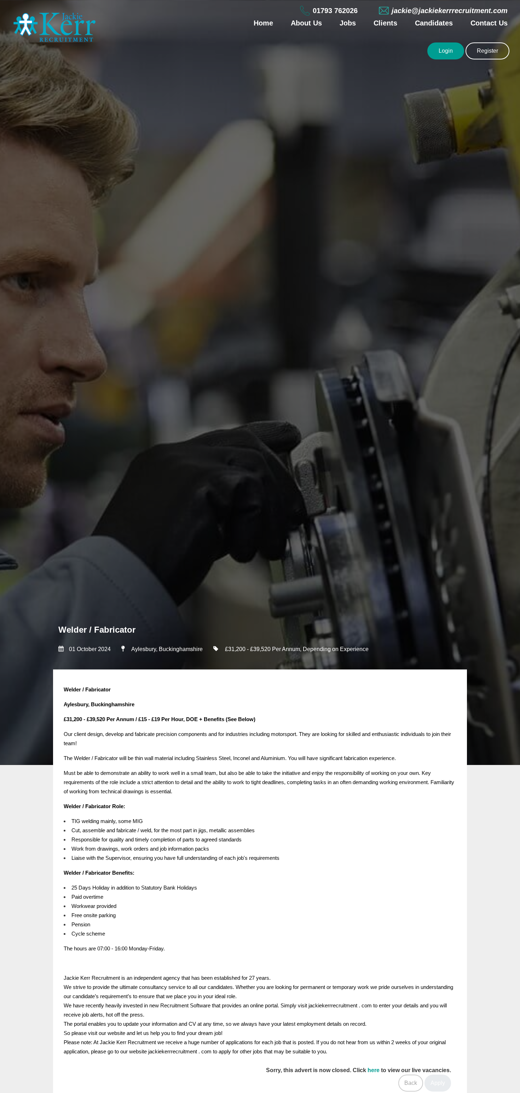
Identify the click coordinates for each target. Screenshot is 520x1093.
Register (487, 51)
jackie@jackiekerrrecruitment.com (450, 11)
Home (263, 23)
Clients (385, 23)
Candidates (434, 23)
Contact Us (489, 23)
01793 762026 (335, 11)
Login (446, 51)
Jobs (348, 23)
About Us (306, 23)
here (374, 1070)
